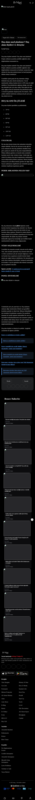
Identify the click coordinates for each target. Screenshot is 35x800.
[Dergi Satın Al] (13, 798)
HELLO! (4, 718)
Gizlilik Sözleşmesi (7, 753)
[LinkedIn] (19, 666)
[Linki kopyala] (18, 52)
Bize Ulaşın (4, 739)
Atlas (3, 698)
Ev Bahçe (4, 711)
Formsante (4, 689)
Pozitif (21, 695)
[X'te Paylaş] (6, 52)
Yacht (20, 702)
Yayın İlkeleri (5, 772)
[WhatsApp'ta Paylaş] (10, 52)
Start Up (21, 698)
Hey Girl (4, 721)
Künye (3, 736)
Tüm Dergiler (5, 682)
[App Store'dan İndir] (8, 673)
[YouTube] (8, 666)
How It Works (23, 685)
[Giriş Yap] (30, 798)
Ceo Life (4, 685)
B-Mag (3, 705)
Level (20, 705)
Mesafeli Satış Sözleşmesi (5, 761)
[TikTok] (24, 666)
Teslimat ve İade (6, 769)
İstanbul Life (23, 689)
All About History (6, 695)
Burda (3, 708)
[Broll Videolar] (22, 798)
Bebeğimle (22, 715)
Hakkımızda (5, 733)
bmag (14, 782)
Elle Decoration (23, 708)
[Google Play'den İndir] (22, 673)
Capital (21, 718)
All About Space (24, 711)
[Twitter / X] (13, 666)
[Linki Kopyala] (26, 386)
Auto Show (4, 702)
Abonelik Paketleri (7, 730)
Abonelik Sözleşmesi (7, 757)
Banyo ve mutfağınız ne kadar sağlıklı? (13, 335)
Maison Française (6, 692)
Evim (3, 715)
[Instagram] (3, 666)
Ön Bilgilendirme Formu (6, 749)
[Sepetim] (30, 3)
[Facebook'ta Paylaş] (3, 52)
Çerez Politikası (6, 765)
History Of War (23, 682)
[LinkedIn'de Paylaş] (14, 52)
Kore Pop (22, 692)
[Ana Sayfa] (5, 653)
